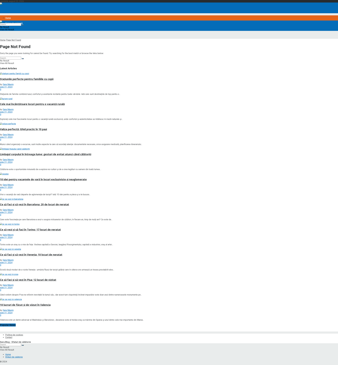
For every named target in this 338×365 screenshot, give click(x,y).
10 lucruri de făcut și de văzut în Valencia (25, 304)
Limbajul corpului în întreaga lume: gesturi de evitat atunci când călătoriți (45, 154)
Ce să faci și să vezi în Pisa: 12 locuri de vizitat (28, 279)
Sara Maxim (8, 84)
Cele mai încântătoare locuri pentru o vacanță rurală (32, 104)
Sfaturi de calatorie (14, 357)
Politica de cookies (14, 335)
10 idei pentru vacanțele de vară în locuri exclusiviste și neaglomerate (43, 179)
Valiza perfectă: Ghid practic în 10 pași (23, 129)
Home (8, 18)
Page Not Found (13, 40)
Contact (8, 337)
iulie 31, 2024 (6, 87)
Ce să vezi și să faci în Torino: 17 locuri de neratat (30, 229)
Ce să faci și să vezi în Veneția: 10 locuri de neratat (31, 254)
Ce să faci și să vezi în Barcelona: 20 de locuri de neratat (34, 204)
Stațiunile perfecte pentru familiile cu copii (26, 79)
